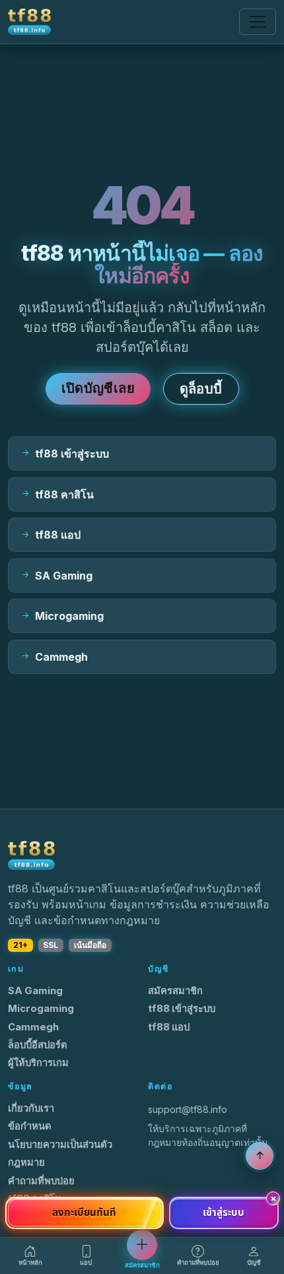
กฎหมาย (26, 1162)
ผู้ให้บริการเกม (38, 1063)
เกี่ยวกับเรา (31, 1108)
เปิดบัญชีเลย (98, 388)
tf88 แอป (169, 1027)
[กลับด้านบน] (259, 1156)
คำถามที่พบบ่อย (41, 1181)
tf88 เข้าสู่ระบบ (181, 1009)
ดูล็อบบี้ (201, 389)
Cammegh (33, 1027)
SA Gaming (35, 991)
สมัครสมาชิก (175, 991)
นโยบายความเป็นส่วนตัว (60, 1145)
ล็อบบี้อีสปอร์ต (37, 1045)
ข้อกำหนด (30, 1126)
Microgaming (41, 1009)
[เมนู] (257, 22)
